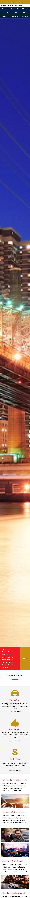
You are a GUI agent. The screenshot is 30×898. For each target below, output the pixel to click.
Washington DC (15, 8)
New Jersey (25, 16)
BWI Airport (5, 8)
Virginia (15, 12)
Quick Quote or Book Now (15, 2)
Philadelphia (15, 16)
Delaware (5, 16)
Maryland (25, 12)
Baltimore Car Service (8, 5)
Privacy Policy (18, 5)
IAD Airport (25, 8)
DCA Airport (5, 12)
